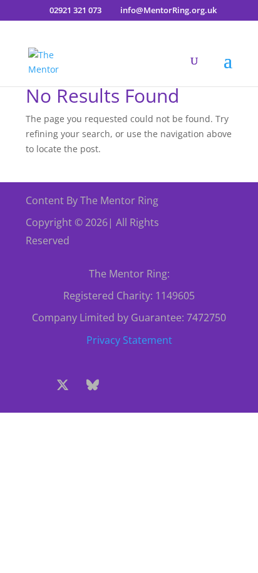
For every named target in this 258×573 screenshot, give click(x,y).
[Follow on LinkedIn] (182, 385)
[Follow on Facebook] (32, 385)
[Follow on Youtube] (152, 385)
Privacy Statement (129, 340)
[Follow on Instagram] (122, 385)
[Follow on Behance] (92, 385)
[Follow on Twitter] (62, 385)
